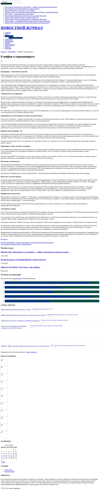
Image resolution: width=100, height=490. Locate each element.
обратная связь (9, 471)
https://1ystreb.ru (31, 352)
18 (4, 456)
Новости (8, 47)
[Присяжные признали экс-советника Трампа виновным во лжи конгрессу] (4, 401)
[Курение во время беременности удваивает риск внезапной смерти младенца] (4, 365)
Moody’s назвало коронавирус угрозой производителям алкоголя (27, 242)
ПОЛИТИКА (9, 41)
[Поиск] (1, 2)
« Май (3, 462)
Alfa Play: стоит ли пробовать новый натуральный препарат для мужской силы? (31, 12)
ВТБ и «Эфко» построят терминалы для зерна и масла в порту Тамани (68, 345)
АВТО (7, 34)
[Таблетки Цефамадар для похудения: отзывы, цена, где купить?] (4, 372)
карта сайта (8, 470)
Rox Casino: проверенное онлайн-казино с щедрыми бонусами (25, 16)
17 (2, 456)
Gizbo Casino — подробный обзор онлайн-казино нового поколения (27, 21)
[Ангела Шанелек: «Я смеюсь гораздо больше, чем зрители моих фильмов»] (4, 387)
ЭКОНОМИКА (10, 45)
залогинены (17, 278)
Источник (4, 239)
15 (13, 453)
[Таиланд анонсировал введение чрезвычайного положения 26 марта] (4, 430)
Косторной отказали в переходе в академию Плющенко (54, 320)
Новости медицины (16, 38)
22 (13, 456)
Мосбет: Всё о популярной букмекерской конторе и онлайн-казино (27, 23)
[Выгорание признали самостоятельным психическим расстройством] (4, 416)
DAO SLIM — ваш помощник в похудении (19, 14)
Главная (8, 32)
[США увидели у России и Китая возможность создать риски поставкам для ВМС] (4, 394)
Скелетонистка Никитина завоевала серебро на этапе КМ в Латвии (46, 325)
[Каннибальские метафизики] (4, 380)
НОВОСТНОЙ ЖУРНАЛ (22, 28)
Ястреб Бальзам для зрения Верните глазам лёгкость (22, 9)
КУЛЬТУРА (8, 39)
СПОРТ (7, 43)
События (8, 48)
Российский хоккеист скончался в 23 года (42, 309)
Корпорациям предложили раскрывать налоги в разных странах (62, 314)
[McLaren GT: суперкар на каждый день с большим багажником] (4, 437)
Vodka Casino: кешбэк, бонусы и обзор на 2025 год (21, 17)
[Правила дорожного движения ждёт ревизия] (4, 408)
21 (11, 456)
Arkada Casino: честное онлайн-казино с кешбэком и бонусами (25, 19)
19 (6, 456)
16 (16, 453)
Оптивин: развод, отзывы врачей (16, 244)
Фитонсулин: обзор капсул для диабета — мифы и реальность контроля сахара (31, 7)
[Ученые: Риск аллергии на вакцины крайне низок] (4, 423)
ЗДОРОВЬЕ (9, 36)
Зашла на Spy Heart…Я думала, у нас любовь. (20, 10)
